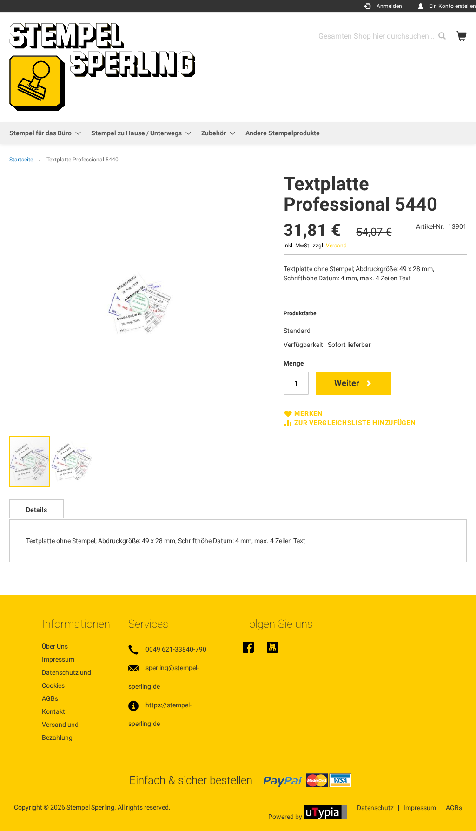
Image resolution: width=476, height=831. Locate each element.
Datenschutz (375, 807)
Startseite (21, 159)
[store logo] (102, 67)
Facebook (248, 648)
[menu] (238, 133)
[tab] (36, 508)
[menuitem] (42, 133)
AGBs (50, 698)
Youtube (272, 648)
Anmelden (389, 6)
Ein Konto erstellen (452, 6)
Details (36, 509)
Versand (336, 245)
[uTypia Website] (325, 816)
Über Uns (55, 646)
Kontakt (53, 711)
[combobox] (380, 36)
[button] (71, 461)
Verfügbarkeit (303, 344)
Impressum (58, 659)
